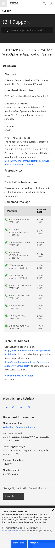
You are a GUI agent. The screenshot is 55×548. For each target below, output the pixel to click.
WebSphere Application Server (19, 426)
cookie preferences (11, 530)
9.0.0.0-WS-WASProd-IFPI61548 (19, 327)
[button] (53, 510)
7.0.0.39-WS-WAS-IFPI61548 (18, 307)
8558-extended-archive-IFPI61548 (18, 266)
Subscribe (10, 496)
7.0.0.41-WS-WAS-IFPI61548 (18, 317)
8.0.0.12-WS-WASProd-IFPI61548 (20, 297)
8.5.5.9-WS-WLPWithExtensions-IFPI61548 (19, 255)
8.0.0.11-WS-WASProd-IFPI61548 (20, 286)
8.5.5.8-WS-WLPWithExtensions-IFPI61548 (19, 232)
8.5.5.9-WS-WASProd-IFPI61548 (19, 243)
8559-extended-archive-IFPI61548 (18, 276)
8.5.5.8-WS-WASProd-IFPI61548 (19, 221)
